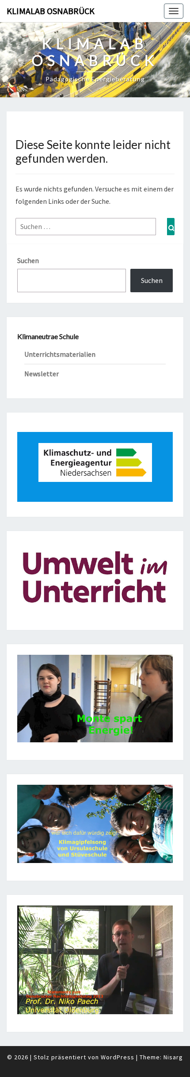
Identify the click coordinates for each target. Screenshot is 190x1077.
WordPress (117, 1057)
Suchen (28, 260)
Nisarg (173, 1057)
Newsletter (41, 373)
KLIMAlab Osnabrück (51, 10)
